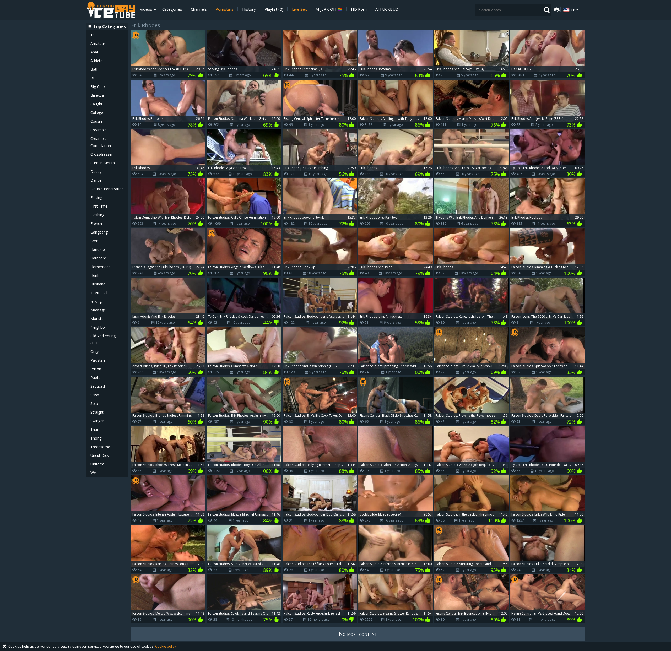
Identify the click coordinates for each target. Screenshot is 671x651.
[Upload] (556, 9)
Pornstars (224, 9)
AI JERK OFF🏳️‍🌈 (329, 9)
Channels (199, 9)
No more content (358, 633)
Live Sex (299, 9)
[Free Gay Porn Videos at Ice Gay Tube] (110, 10)
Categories (172, 9)
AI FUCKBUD (386, 9)
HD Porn (359, 9)
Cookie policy (165, 646)
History (249, 9)
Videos (146, 9)
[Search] (546, 10)
